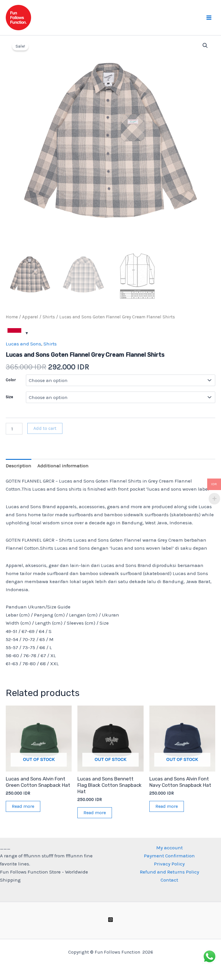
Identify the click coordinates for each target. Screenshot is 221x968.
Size (9, 396)
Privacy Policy (169, 864)
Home (12, 316)
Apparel (30, 316)
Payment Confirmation (169, 856)
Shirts (49, 316)
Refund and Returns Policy (169, 872)
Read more (23, 806)
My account (169, 847)
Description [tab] (18, 465)
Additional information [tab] (63, 465)
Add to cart (44, 428)
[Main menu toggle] (209, 17)
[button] (205, 45)
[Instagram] (110, 919)
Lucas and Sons (23, 344)
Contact (169, 880)
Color (11, 379)
